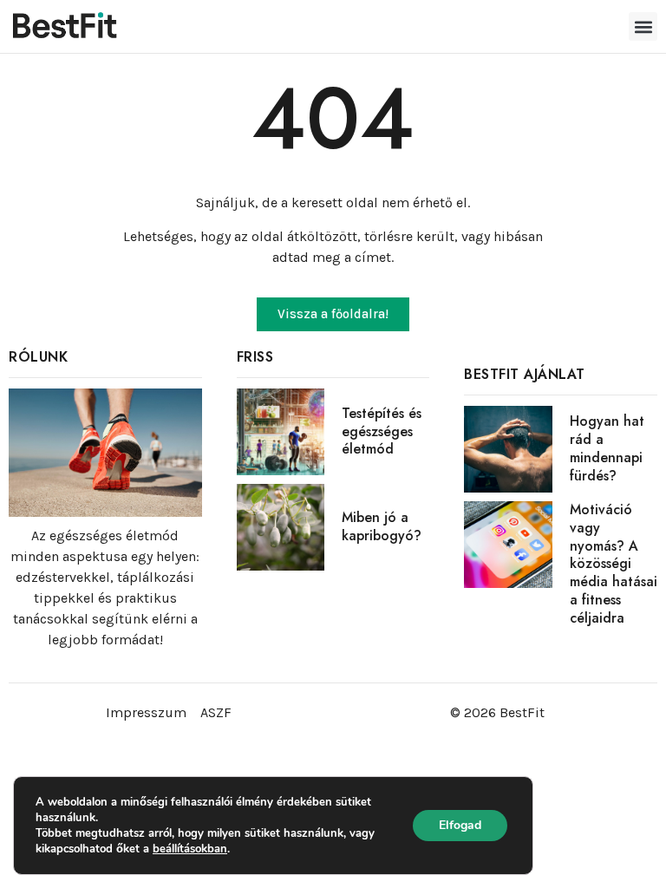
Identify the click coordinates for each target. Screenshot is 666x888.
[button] (643, 26)
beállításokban (190, 849)
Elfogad (460, 825)
